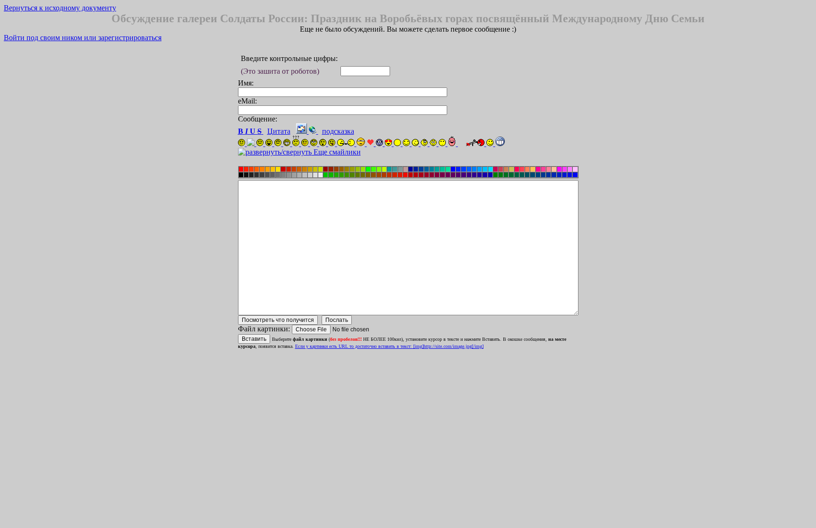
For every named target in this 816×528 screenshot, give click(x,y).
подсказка (338, 131)
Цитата (278, 131)
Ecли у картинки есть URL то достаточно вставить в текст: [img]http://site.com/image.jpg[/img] (389, 346)
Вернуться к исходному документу (60, 8)
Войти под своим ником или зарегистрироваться (83, 38)
